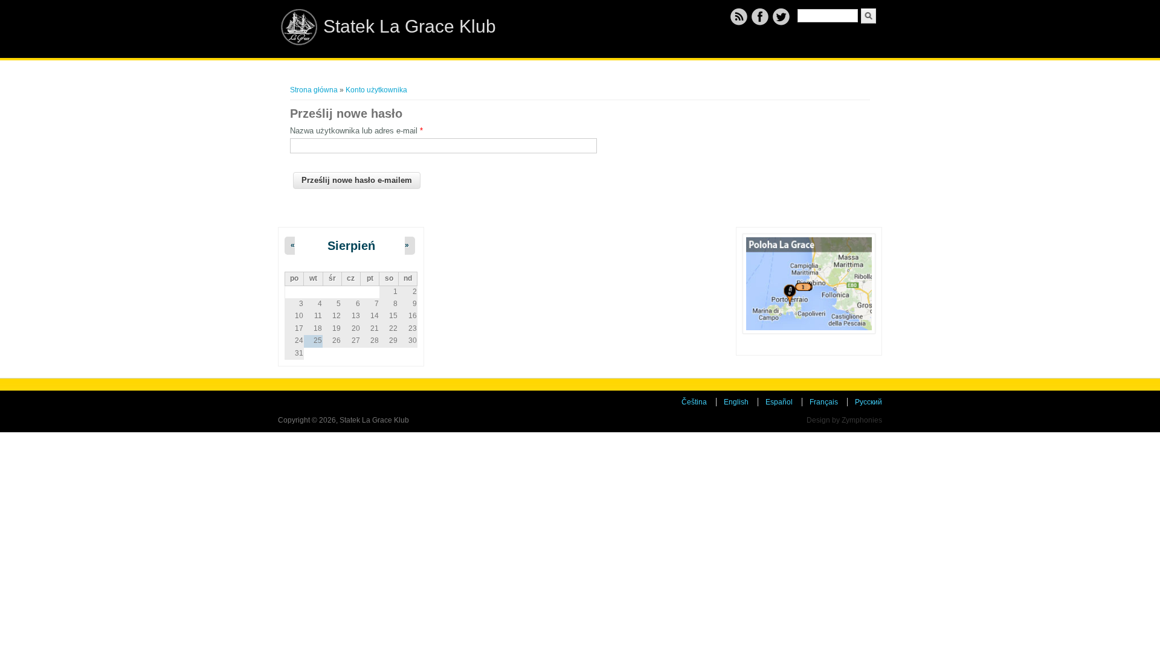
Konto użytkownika (376, 90)
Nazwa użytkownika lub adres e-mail (356, 130)
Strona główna (314, 90)
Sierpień (351, 245)
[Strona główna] (299, 43)
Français (824, 402)
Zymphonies (862, 420)
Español (779, 402)
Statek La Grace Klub (409, 26)
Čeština (694, 402)
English (736, 402)
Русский (868, 402)
